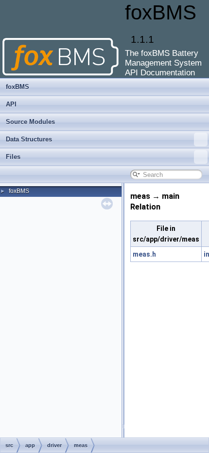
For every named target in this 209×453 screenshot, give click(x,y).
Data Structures (29, 139)
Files (13, 156)
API (11, 104)
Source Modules (30, 121)
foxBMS (17, 86)
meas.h (144, 254)
